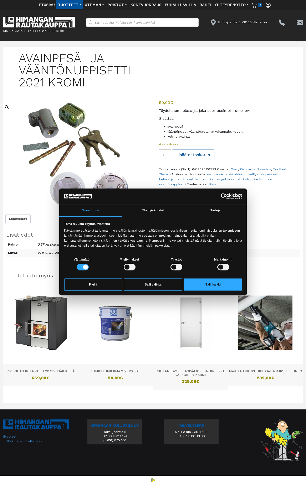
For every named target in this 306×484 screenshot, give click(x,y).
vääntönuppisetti (172, 184)
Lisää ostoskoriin (193, 154)
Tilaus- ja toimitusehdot (22, 441)
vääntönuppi (262, 179)
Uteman (93, 4)
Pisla (246, 179)
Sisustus (264, 169)
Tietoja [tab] (215, 210)
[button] (7, 107)
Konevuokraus (145, 4)
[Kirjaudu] (268, 5)
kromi (200, 179)
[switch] (130, 267)
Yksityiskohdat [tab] (153, 210)
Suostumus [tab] (90, 210)
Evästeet (9, 436)
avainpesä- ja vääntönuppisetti (230, 174)
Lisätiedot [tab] (18, 219)
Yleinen (165, 174)
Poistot (115, 4)
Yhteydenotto (230, 4)
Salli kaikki (213, 284)
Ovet (234, 169)
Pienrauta (247, 169)
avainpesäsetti (268, 174)
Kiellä (93, 284)
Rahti (205, 4)
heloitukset (184, 179)
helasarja (166, 179)
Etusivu (47, 4)
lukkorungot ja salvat (223, 179)
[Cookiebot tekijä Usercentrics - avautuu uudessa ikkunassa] (224, 196)
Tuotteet (68, 4)
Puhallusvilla (180, 4)
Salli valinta (153, 284)
